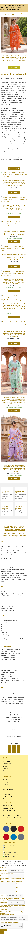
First (17, 884)
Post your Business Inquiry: (7, 914)
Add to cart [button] (14, 67)
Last (17, 892)
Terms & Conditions (8, 796)
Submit (3, 930)
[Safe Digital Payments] (16, 504)
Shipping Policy (7, 787)
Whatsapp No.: (4, 902)
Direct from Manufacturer (6, 492)
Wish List (5, 771)
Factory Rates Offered (19, 492)
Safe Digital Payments (18, 507)
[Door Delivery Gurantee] (3, 504)
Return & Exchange (8, 789)
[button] (2, 14)
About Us (5, 779)
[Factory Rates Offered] (16, 489)
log (4, 799)
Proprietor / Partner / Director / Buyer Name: (11, 881)
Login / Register (7, 763)
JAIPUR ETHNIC (10, 14)
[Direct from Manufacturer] (3, 489)
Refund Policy (6, 791)
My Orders (5, 766)
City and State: (4, 909)
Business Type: (4, 870)
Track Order (6, 768)
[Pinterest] (6, 837)
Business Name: (4, 876)
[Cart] (21, 14)
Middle (18, 888)
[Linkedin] (13, 837)
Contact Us (6, 782)
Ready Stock (6, 761)
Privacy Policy (7, 794)
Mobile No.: (3, 896)
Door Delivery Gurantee (6, 507)
